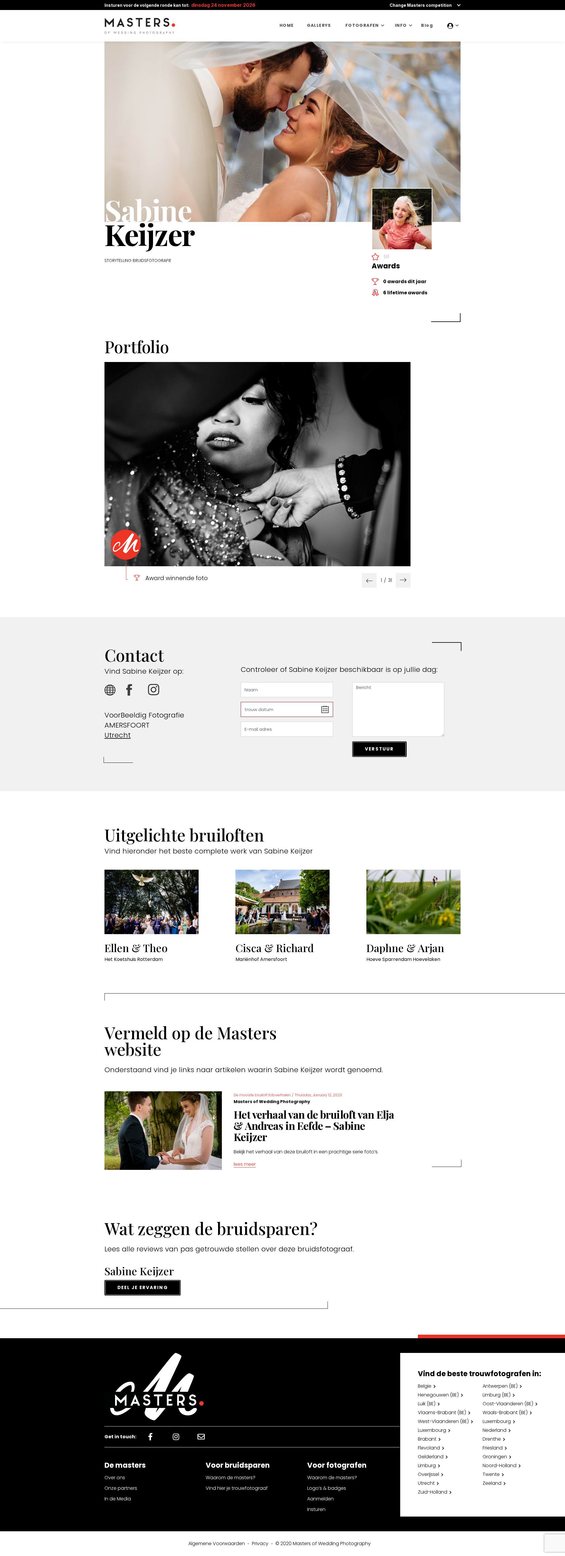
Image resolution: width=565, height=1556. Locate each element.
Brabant (427, 1439)
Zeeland (492, 1483)
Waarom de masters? (230, 1477)
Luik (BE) (427, 1403)
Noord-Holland (499, 1465)
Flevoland (429, 1447)
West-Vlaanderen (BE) (443, 1421)
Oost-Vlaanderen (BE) (508, 1403)
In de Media (117, 1498)
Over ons (114, 1477)
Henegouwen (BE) (438, 1394)
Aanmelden (320, 1498)
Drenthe (492, 1439)
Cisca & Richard (274, 948)
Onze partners (120, 1488)
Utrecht (117, 735)
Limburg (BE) (497, 1394)
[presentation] (369, 580)
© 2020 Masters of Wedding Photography (323, 1543)
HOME (287, 26)
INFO (401, 26)
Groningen (495, 1456)
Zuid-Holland (432, 1492)
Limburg (427, 1465)
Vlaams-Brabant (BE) (442, 1412)
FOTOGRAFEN (362, 26)
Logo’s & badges (326, 1488)
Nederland (494, 1430)
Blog (427, 26)
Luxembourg (497, 1421)
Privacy (260, 1543)
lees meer (245, 1164)
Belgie (424, 1386)
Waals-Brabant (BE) (505, 1412)
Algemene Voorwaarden (216, 1543)
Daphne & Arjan (405, 948)
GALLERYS (319, 26)
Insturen (316, 1509)
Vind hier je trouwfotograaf (237, 1488)
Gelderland (430, 1456)
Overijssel (428, 1474)
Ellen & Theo (136, 948)
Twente (491, 1474)
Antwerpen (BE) (500, 1386)
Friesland (493, 1447)
